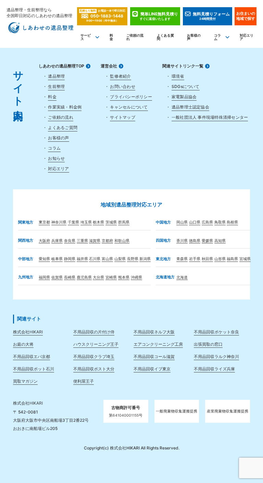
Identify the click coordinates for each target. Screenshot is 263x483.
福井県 (82, 259)
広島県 (207, 222)
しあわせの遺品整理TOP (61, 66)
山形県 (220, 259)
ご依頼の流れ (134, 37)
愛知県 (44, 259)
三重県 (82, 241)
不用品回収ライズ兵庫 (214, 368)
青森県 (182, 259)
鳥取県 (220, 222)
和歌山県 (121, 241)
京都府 (107, 241)
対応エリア (246, 37)
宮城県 (245, 259)
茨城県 (111, 222)
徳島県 (194, 241)
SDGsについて (186, 86)
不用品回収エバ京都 (31, 356)
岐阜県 (57, 259)
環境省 (178, 76)
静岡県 (69, 259)
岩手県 (194, 259)
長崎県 (69, 277)
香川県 (182, 241)
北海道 (182, 277)
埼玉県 (86, 222)
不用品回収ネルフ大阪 (154, 331)
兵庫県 (57, 241)
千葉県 (73, 222)
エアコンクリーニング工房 (158, 344)
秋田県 (207, 259)
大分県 (98, 277)
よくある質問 (165, 37)
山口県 (194, 222)
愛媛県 (207, 241)
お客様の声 (194, 37)
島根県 (232, 222)
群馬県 (123, 222)
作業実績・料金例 (65, 107)
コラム (217, 37)
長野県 (132, 259)
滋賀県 (94, 241)
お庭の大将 (23, 344)
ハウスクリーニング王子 (95, 344)
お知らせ (56, 158)
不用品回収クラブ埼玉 (93, 356)
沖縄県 (136, 277)
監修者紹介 (120, 76)
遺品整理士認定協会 (190, 107)
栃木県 (98, 222)
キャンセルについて (129, 107)
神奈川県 (58, 222)
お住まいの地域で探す (245, 16)
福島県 (232, 259)
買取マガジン (25, 381)
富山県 (107, 259)
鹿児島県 (84, 277)
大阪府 (44, 241)
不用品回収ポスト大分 (93, 368)
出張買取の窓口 (208, 344)
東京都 (44, 222)
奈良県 (69, 241)
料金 (111, 37)
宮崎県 (111, 277)
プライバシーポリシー (131, 96)
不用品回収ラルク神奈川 (216, 356)
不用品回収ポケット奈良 (216, 331)
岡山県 (182, 222)
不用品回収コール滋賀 (154, 356)
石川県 (94, 259)
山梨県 (120, 259)
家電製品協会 (184, 96)
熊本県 (123, 277)
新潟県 (145, 259)
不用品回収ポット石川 (33, 368)
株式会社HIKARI (28, 331)
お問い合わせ (122, 86)
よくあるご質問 (62, 127)
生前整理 (56, 86)
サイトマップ (122, 117)
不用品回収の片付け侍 (93, 331)
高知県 (220, 241)
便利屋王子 (83, 381)
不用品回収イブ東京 (152, 368)
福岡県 (44, 277)
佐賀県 (57, 277)
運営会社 (109, 66)
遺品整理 (56, 76)
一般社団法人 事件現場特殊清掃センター (210, 117)
